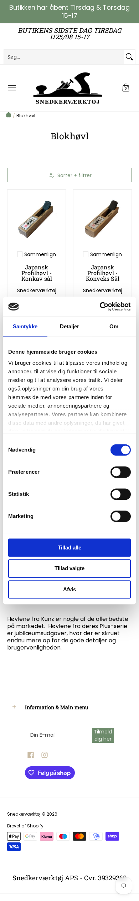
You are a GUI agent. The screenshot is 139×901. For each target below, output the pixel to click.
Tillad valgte (69, 569)
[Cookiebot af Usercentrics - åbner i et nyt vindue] (100, 306)
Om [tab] (113, 326)
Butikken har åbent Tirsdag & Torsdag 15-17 (69, 11)
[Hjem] (8, 116)
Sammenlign (40, 254)
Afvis (69, 589)
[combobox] (64, 57)
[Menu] (11, 88)
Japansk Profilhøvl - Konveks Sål (102, 272)
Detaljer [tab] (69, 326)
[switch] (120, 472)
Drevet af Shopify (25, 826)
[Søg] (129, 57)
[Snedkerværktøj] (67, 88)
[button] (126, 88)
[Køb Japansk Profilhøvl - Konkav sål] (36, 218)
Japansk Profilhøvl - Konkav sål (36, 272)
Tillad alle (69, 547)
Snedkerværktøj (36, 290)
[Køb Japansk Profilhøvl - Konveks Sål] (102, 218)
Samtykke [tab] (25, 326)
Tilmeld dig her (103, 735)
